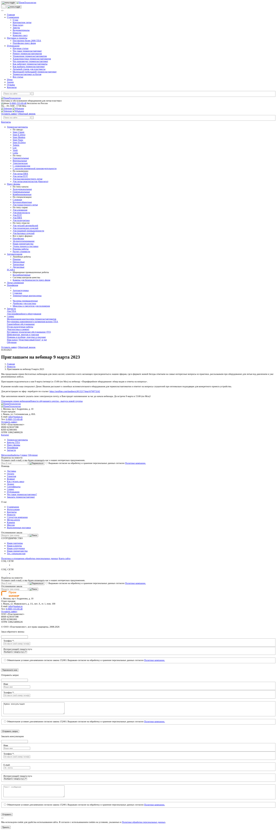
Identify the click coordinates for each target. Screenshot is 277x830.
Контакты (12, 87)
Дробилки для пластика (24, 303)
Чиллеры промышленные (25, 301)
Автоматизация (14, 254)
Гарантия (11, 476)
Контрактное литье (22, 22)
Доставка (11, 471)
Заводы (16, 27)
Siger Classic (19, 132)
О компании (13, 17)
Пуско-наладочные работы (20, 327)
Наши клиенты (14, 546)
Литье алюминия (15, 282)
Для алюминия (20, 210)
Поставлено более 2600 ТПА (27, 40)
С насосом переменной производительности (35, 168)
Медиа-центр (13, 520)
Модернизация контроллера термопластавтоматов (31, 319)
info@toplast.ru (15, 417)
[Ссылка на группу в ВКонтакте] (4, 567)
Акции (10, 82)
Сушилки (17, 293)
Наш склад (18, 25)
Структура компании (17, 517)
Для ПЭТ (17, 215)
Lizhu (15, 153)
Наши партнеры (15, 543)
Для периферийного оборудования (24, 314)
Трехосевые (18, 264)
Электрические (20, 163)
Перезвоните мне (9, 670)
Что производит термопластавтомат (30, 61)
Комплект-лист (20, 35)
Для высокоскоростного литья (27, 179)
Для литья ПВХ (20, 173)
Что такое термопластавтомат (27, 51)
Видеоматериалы (21, 30)
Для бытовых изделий (23, 233)
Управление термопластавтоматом (30, 56)
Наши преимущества (23, 243)
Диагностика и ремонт (18, 329)
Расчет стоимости (21, 251)
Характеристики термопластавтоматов (32, 59)
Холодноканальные (22, 189)
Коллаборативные (21, 275)
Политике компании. (135, 463)
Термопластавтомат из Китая (27, 74)
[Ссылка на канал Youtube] (9, 567)
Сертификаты (13, 486)
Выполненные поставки (19, 527)
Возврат (11, 479)
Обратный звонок (26, 113)
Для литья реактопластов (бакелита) (30, 181)
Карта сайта (64, 558)
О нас (15, 20)
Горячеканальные (21, 192)
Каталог (5, 435)
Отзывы (11, 84)
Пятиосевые (19, 262)
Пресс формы (13, 184)
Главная (11, 14)
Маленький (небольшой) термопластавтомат (35, 72)
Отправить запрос (10, 731)
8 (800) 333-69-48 (18, 103)
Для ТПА (11, 311)
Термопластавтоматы (17, 127)
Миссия (11, 525)
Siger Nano (18, 140)
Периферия (12, 285)
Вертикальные (20, 160)
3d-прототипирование (23, 241)
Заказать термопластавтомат (21, 497)
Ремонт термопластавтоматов (27, 53)
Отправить (7, 814)
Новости (17, 33)
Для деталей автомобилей (25, 225)
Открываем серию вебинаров (15, 401)
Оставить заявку (9, 113)
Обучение (12, 342)
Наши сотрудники (16, 548)
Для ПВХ (17, 218)
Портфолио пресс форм (24, 43)
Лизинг (10, 484)
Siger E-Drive (19, 135)
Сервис (10, 316)
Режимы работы (21, 249)
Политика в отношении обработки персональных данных (29, 558)
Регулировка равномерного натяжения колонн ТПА (32, 321)
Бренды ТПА (13, 442)
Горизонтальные (21, 158)
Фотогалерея (13, 509)
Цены (10, 79)
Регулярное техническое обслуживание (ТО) (29, 332)
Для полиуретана (21, 220)
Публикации (13, 46)
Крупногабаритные (22, 202)
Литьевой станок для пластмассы (29, 69)
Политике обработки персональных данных (143, 822)
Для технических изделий (25, 228)
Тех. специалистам (16, 553)
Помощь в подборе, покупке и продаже (26, 337)
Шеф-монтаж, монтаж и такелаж (23, 334)
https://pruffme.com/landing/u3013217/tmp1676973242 (74, 391)
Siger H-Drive (19, 142)
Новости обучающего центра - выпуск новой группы (56, 401)
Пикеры (17, 259)
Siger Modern (19, 137)
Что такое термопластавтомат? (22, 494)
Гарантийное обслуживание (21, 324)
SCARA (11, 269)
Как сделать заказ (15, 481)
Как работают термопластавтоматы (30, 64)
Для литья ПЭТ (20, 176)
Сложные (17, 199)
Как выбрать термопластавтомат (29, 66)
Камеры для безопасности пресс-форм (31, 280)
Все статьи (18, 77)
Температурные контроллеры (27, 295)
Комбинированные (22, 194)
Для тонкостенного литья (25, 205)
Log (14, 147)
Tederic (16, 145)
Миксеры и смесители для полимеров (31, 306)
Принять (6, 827)
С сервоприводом (21, 166)
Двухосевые (18, 267)
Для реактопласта (21, 212)
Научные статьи (20, 48)
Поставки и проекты (17, 38)
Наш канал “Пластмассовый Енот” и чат (27, 340)
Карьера (11, 522)
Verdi (15, 150)
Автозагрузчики (21, 290)
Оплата (10, 473)
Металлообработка (10, 455)
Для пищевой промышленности (28, 231)
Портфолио (18, 238)
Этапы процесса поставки (25, 246)
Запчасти (11, 308)
